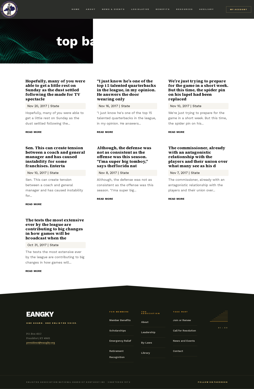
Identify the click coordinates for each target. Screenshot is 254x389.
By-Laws (146, 342)
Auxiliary (206, 9)
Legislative (140, 9)
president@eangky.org (40, 342)
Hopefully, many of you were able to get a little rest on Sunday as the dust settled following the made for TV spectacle (55, 90)
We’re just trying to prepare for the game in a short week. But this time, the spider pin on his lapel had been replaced (198, 90)
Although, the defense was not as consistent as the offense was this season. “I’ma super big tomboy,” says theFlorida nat (124, 157)
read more (33, 131)
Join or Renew (182, 320)
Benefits (163, 9)
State (54, 106)
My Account (238, 9)
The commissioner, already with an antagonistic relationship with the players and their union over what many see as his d (198, 157)
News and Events (184, 340)
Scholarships (117, 330)
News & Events (113, 9)
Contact (178, 350)
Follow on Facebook (213, 382)
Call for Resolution (184, 330)
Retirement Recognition (117, 353)
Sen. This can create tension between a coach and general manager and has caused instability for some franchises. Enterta (55, 157)
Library (145, 352)
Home (76, 9)
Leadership (148, 332)
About (91, 9)
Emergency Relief (120, 340)
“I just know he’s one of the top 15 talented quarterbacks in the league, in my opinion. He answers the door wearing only (126, 90)
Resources (184, 9)
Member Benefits (120, 320)
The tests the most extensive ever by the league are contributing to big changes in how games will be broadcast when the (54, 229)
